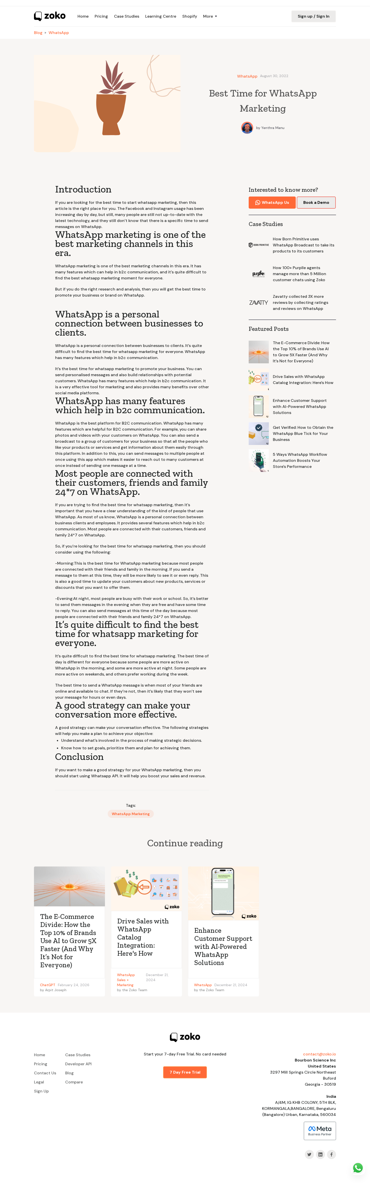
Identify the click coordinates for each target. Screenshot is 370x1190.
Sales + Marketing (125, 982)
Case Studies (126, 16)
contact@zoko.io (319, 1054)
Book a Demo (316, 202)
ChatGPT (47, 985)
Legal (39, 1082)
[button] (210, 16)
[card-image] (69, 886)
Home (83, 16)
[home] (49, 16)
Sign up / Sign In (313, 16)
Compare (74, 1082)
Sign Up (41, 1091)
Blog (38, 32)
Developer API (78, 1064)
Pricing (101, 16)
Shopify (189, 16)
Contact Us (45, 1073)
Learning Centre (160, 16)
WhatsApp (59, 32)
